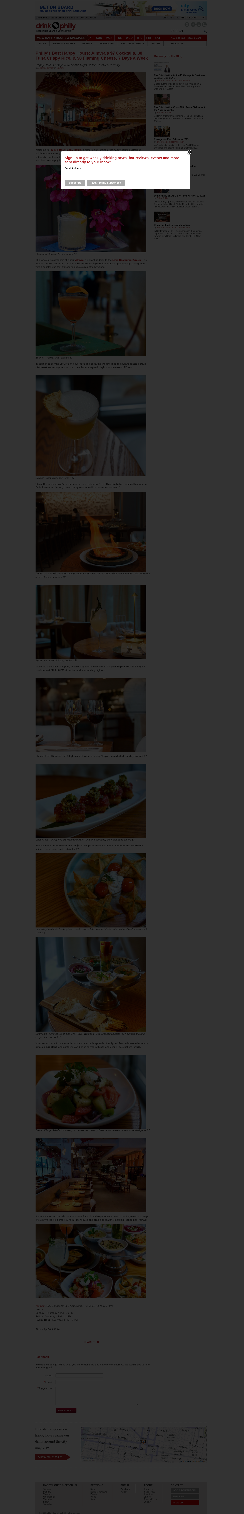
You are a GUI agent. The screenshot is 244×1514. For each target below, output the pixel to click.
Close (189, 152)
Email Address (73, 168)
